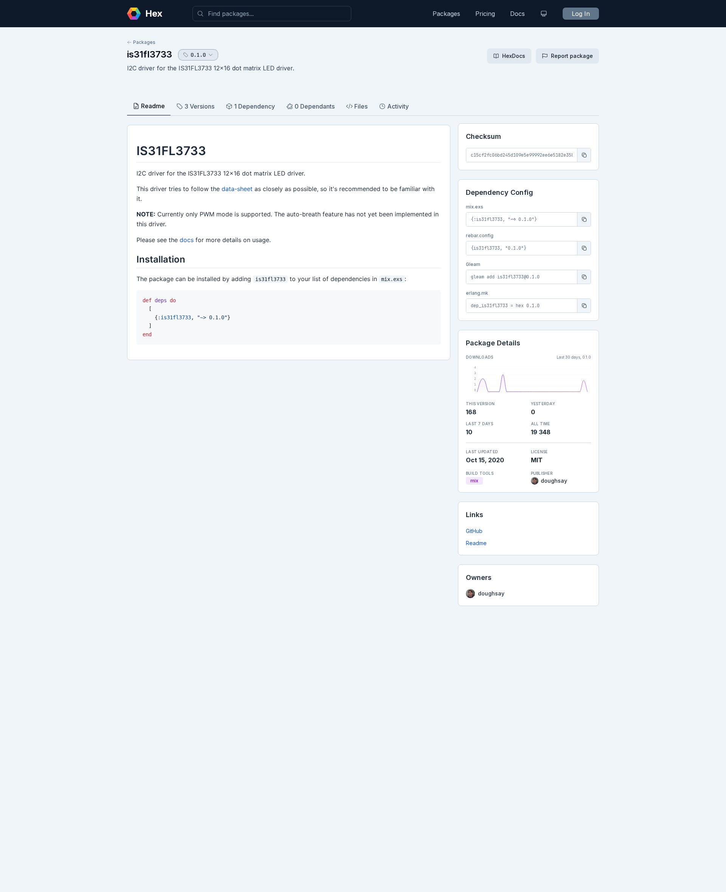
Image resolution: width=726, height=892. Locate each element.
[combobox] (271, 13)
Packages (446, 13)
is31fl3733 (149, 54)
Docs (517, 13)
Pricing (485, 13)
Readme (476, 543)
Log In (581, 13)
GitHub (474, 531)
